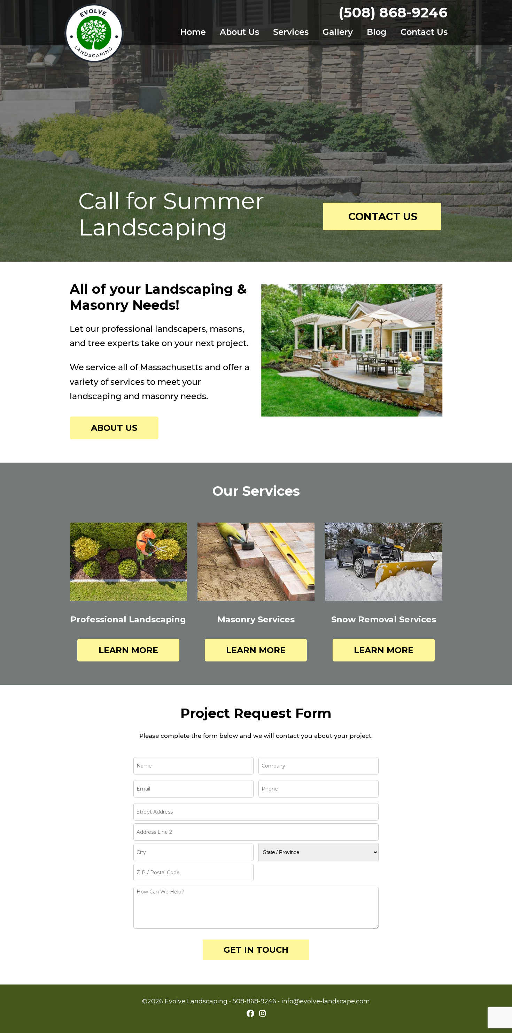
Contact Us (424, 33)
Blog (377, 33)
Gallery (338, 33)
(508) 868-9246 (393, 12)
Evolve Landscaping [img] (94, 33)
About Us (239, 33)
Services (291, 33)
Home (193, 33)
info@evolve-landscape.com (325, 1001)
